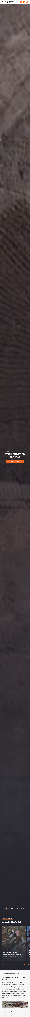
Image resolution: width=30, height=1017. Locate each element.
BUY (12, 908)
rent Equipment (15, 461)
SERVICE (23, 908)
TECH (18, 908)
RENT (7, 908)
